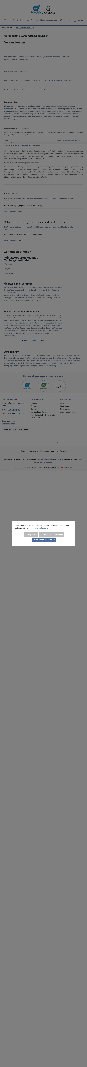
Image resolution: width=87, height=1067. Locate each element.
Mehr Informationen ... (39, 528)
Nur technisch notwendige (52, 535)
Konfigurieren (31, 535)
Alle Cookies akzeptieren (44, 540)
